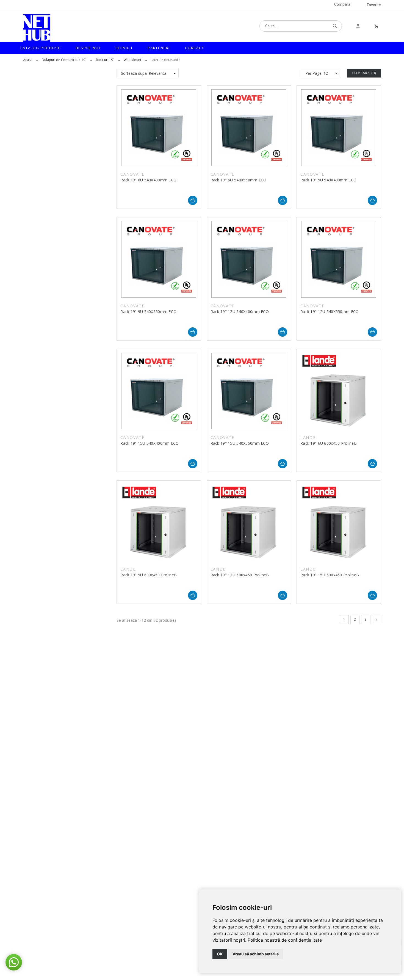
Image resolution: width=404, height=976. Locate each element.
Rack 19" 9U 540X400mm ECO (328, 180)
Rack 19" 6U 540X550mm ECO (239, 180)
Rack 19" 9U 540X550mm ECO (148, 311)
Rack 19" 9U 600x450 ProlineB (148, 574)
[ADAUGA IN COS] (192, 200)
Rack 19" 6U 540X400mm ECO (148, 180)
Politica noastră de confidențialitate (285, 940)
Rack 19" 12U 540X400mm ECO (240, 311)
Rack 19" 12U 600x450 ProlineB (240, 574)
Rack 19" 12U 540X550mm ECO (329, 311)
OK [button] (220, 954)
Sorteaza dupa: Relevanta (143, 73)
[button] (13, 962)
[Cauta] (335, 26)
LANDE (308, 437)
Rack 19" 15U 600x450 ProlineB (329, 574)
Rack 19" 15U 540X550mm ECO (240, 443)
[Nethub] (36, 28)
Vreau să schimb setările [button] (256, 954)
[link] (285, 940)
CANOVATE (132, 174)
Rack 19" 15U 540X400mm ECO (149, 443)
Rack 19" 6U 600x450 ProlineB (328, 443)
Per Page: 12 (316, 73)
